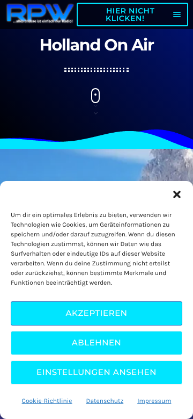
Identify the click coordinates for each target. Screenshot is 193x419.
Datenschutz (105, 401)
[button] (177, 194)
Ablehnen (97, 342)
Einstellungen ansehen (96, 372)
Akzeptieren (96, 313)
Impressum (154, 401)
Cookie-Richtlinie (47, 401)
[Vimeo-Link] (40, 14)
